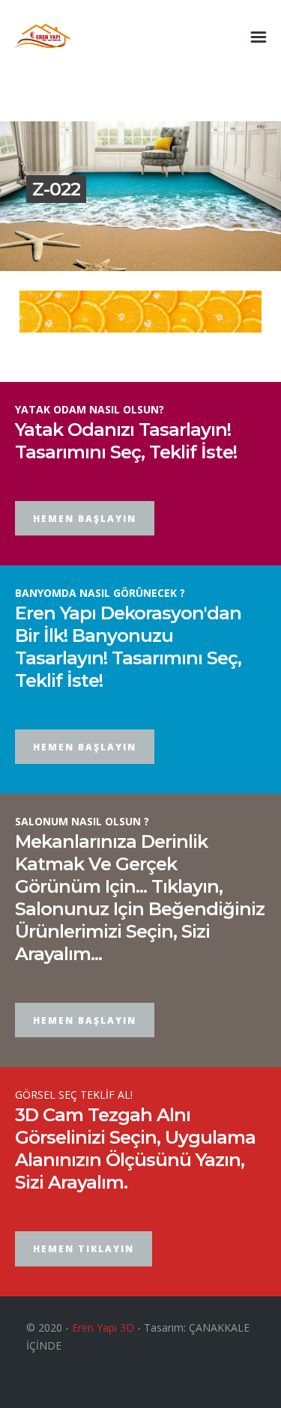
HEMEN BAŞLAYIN (84, 518)
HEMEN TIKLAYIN (83, 1248)
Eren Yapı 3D (103, 1327)
